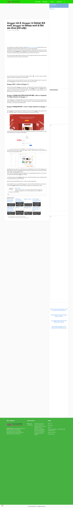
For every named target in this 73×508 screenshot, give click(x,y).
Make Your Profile (51, 432)
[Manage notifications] (2, 506)
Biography (45, 1)
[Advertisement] (26, 11)
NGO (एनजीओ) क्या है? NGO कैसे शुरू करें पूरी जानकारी (16, 216)
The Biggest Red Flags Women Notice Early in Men (59, 321)
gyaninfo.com (37, 426)
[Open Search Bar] (64, 1)
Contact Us (50, 425)
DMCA (49, 427)
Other (52, 1)
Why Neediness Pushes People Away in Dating (59, 315)
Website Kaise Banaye (32, 47)
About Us (50, 423)
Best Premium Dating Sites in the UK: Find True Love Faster (58, 309)
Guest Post (59, 1)
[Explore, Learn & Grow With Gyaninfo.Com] (13, 1)
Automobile (37, 1)
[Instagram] (8, 194)
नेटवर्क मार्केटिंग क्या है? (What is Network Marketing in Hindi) (18, 217)
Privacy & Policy (51, 434)
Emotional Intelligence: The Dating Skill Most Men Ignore (58, 327)
